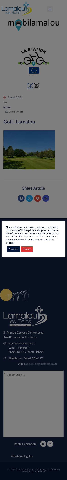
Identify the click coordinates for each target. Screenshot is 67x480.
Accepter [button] (13, 249)
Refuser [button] (27, 249)
